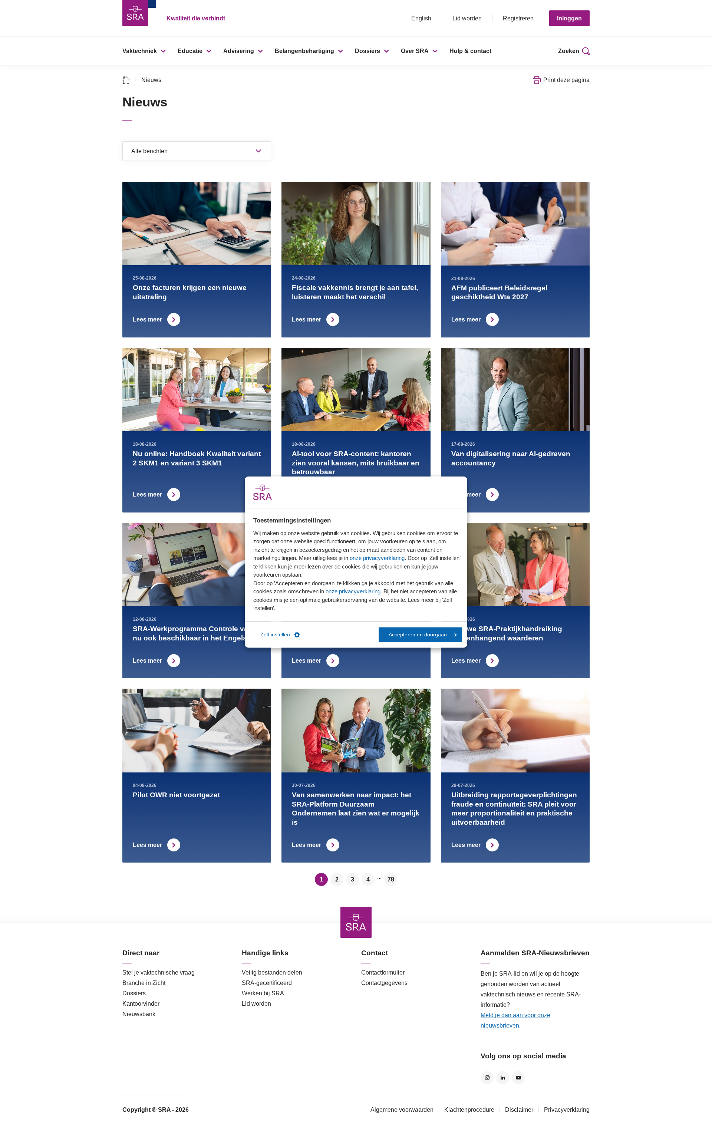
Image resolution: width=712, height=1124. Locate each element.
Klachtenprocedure (469, 1110)
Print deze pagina (566, 80)
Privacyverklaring (567, 1110)
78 (391, 879)
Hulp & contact (470, 51)
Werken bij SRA (263, 993)
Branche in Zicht (143, 983)
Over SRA (415, 51)
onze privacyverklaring (377, 558)
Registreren (518, 18)
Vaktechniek (139, 51)
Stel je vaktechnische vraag (158, 972)
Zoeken (568, 51)
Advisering (238, 51)
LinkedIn (502, 1077)
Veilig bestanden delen (272, 972)
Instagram (487, 1077)
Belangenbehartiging (304, 51)
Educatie (190, 51)
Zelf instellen (275, 634)
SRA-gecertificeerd (267, 983)
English (421, 18)
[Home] (126, 80)
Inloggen (569, 18)
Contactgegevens (384, 983)
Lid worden (467, 18)
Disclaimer (519, 1110)
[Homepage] (135, 13)
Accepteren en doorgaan (418, 634)
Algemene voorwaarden (402, 1110)
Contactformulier (383, 972)
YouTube (518, 1077)
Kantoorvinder (140, 1004)
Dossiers (367, 51)
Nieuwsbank (138, 1014)
